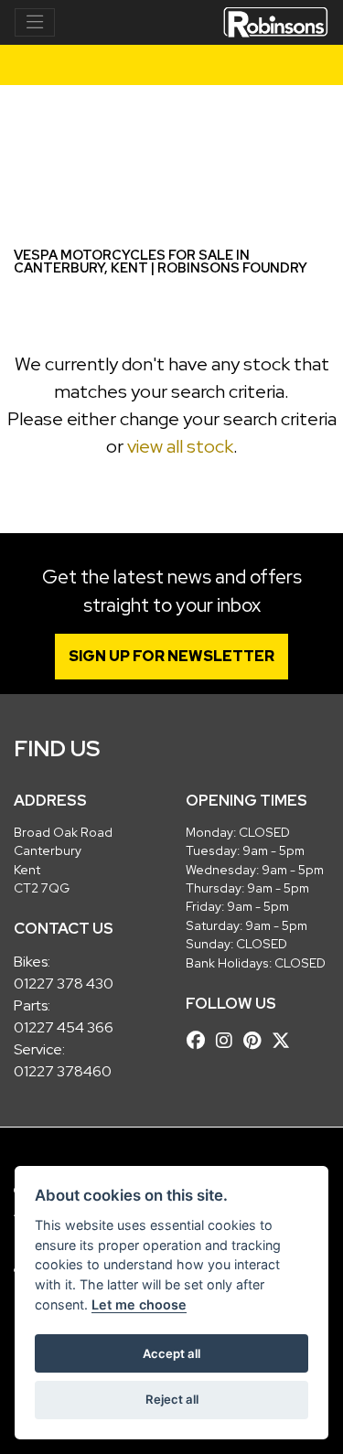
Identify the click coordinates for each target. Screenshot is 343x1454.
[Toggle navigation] (35, 22)
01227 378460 (63, 1071)
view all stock (180, 446)
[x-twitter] (285, 1040)
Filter (282, 115)
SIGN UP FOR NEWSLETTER (171, 656)
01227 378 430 (63, 983)
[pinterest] (256, 1040)
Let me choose (139, 1304)
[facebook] (200, 1040)
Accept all (171, 1353)
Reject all (171, 1399)
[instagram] (228, 1040)
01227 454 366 (63, 1027)
